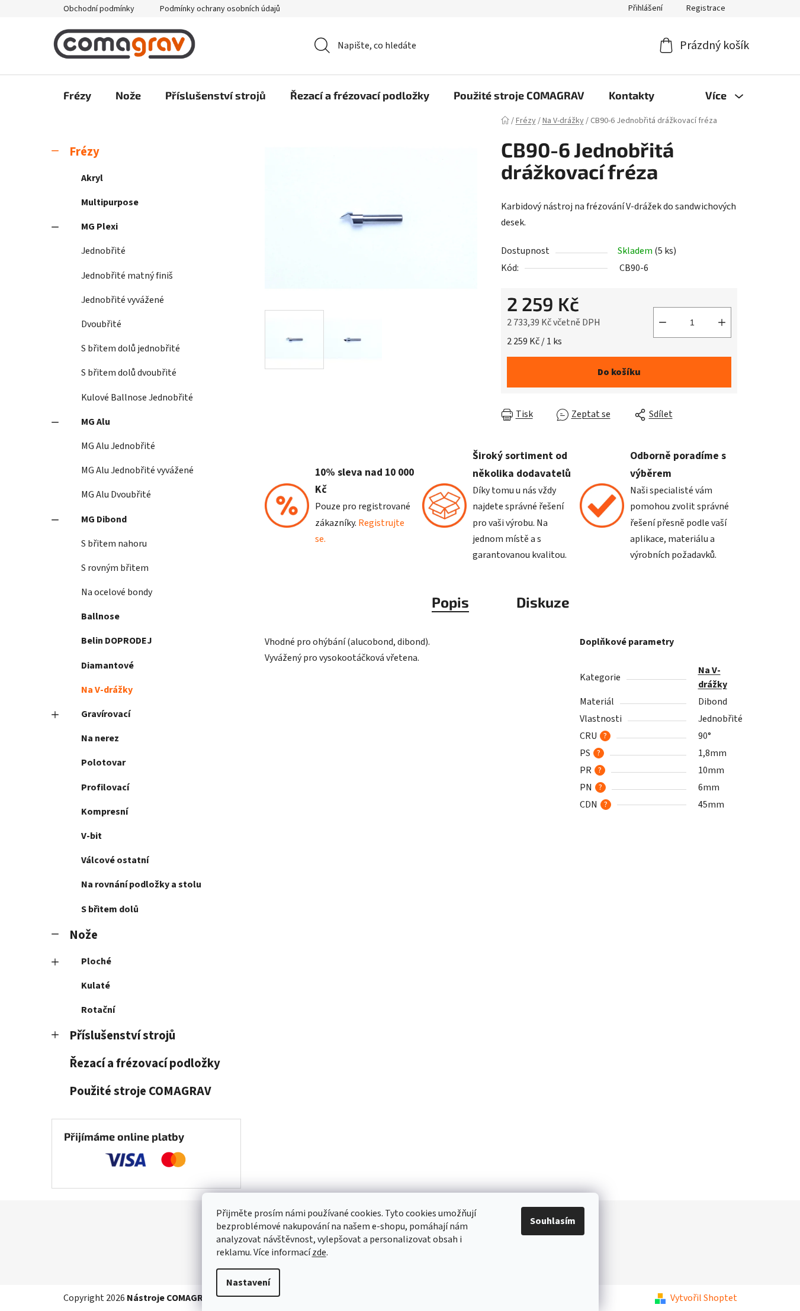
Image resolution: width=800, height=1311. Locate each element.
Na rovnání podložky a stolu (141, 884)
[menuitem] (77, 95)
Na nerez (100, 738)
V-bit (91, 835)
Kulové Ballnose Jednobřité (137, 397)
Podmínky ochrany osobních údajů (220, 9)
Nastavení (248, 1282)
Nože (83, 935)
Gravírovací (105, 714)
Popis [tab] (450, 602)
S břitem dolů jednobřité (130, 348)
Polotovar (103, 762)
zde (319, 1252)
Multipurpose (110, 202)
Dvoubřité (101, 324)
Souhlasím (553, 1221)
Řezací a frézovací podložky (144, 1063)
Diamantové (107, 665)
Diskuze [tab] (543, 602)
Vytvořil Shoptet (703, 1297)
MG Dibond (104, 519)
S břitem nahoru (114, 543)
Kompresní (104, 811)
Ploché (96, 961)
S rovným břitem (115, 567)
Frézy (84, 151)
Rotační (98, 1009)
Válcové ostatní (115, 860)
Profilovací (105, 787)
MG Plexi (99, 226)
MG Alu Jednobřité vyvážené (137, 470)
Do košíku (619, 372)
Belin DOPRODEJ (116, 640)
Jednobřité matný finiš (127, 275)
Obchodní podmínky (98, 9)
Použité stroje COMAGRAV (140, 1091)
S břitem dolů (110, 909)
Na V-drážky (107, 689)
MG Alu (95, 421)
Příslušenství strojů (122, 1035)
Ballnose (100, 616)
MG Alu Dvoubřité (116, 494)
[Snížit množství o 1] (663, 322)
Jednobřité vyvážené (122, 299)
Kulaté (95, 985)
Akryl (92, 178)
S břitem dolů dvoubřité (128, 372)
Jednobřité (103, 250)
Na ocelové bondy (116, 592)
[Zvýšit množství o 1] (722, 322)
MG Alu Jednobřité (118, 446)
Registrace (705, 8)
